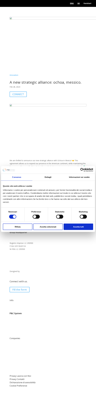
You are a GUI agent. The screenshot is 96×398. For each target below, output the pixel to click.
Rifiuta (17, 227)
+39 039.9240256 (20, 260)
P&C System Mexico (18, 366)
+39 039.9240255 (20, 257)
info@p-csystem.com (22, 254)
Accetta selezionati (48, 227)
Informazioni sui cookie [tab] (79, 177)
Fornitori (87, 3)
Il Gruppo (13, 317)
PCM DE (13, 351)
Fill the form (19, 289)
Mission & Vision (16, 326)
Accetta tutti (78, 227)
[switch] (36, 217)
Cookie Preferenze (18, 385)
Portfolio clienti (16, 329)
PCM (12, 348)
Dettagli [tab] (48, 177)
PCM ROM (14, 354)
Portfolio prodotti (17, 323)
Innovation (14, 75)
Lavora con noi (16, 307)
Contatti (13, 304)
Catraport (13, 357)
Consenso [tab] (16, 177)
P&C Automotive (16, 342)
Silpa (11, 360)
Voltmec (13, 363)
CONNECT (18, 94)
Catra (12, 345)
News (12, 332)
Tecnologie (14, 320)
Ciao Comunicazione (28, 271)
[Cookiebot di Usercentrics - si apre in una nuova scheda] (82, 170)
